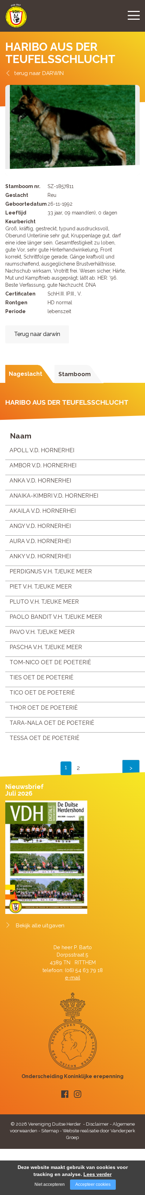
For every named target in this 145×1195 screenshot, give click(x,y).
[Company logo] (16, 18)
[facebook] (65, 1094)
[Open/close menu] (134, 15)
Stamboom (74, 374)
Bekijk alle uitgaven (40, 925)
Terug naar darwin (37, 334)
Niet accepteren (49, 1184)
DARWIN (53, 73)
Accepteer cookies (93, 1184)
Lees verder (97, 1174)
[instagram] (77, 1094)
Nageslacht (25, 374)
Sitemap (50, 1130)
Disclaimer (97, 1124)
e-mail (72, 978)
